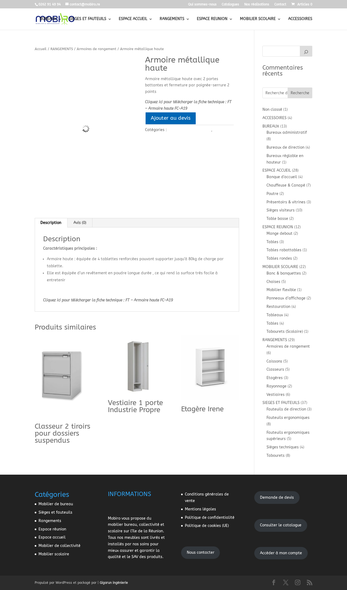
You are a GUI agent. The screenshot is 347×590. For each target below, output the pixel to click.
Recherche (300, 93)
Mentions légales (200, 509)
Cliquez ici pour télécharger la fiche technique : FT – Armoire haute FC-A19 (108, 300)
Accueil (41, 49)
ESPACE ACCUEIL (133, 19)
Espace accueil (52, 537)
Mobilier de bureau (55, 504)
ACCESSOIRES (300, 19)
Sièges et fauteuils (55, 512)
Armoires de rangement (96, 49)
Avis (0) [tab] (79, 222)
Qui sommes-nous (202, 4)
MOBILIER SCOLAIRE (258, 19)
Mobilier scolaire (53, 554)
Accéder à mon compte (281, 553)
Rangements (49, 521)
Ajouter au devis (171, 118)
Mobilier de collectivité (59, 545)
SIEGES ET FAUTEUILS (87, 19)
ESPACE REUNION (212, 19)
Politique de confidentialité (209, 517)
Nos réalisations (256, 4)
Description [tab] (50, 222)
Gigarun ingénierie (114, 583)
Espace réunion (52, 529)
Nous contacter (200, 552)
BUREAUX (48, 19)
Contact (280, 4)
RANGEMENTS (172, 19)
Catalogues (230, 4)
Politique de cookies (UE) (207, 525)
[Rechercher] (306, 51)
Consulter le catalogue (280, 525)
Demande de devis (277, 497)
